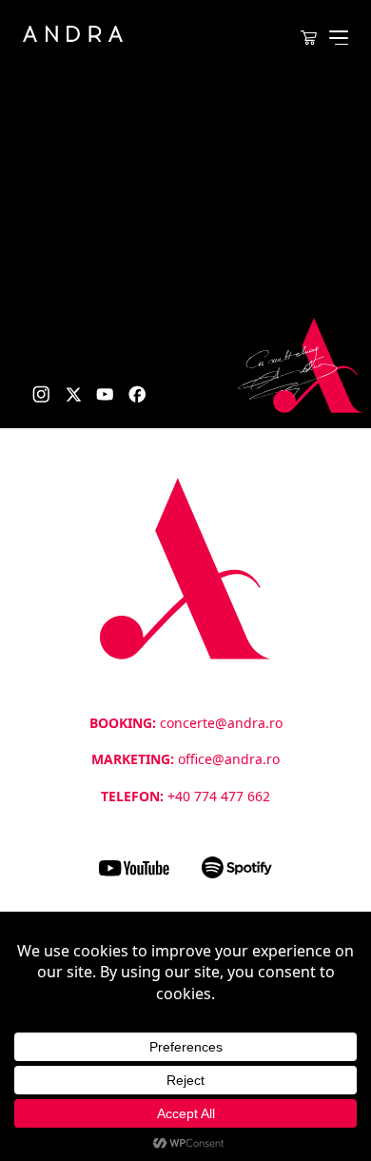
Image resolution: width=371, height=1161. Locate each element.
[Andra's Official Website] (73, 34)
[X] (74, 394)
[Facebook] (137, 394)
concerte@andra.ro (221, 723)
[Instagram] (41, 394)
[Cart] (308, 38)
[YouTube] (105, 394)
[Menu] (338, 37)
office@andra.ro (229, 759)
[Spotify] (237, 868)
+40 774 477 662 (218, 796)
